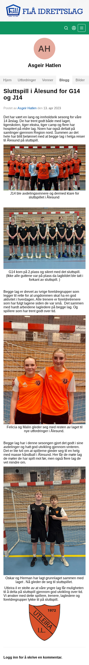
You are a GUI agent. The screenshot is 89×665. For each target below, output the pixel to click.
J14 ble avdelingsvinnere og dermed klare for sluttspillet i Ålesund (44, 195)
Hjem (7, 80)
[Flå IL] (44, 11)
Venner (47, 80)
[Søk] (66, 28)
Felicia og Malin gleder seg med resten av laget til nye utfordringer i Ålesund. (45, 429)
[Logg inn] (74, 28)
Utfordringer (27, 80)
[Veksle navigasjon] (82, 28)
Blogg (64, 80)
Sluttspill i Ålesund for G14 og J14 (41, 94)
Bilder (80, 80)
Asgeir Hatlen (27, 108)
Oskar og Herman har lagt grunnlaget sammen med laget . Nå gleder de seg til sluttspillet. (44, 580)
